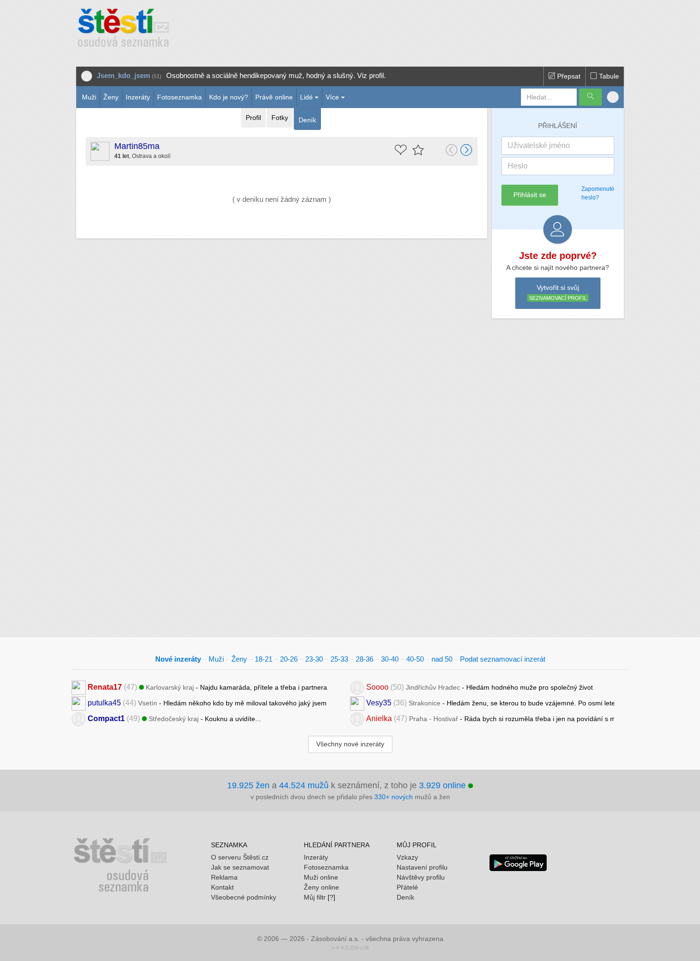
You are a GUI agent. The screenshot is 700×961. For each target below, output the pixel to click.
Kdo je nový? (228, 97)
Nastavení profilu (422, 867)
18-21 (263, 659)
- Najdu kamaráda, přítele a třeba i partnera (207, 687)
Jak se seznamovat (240, 867)
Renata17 (105, 687)
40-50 (415, 659)
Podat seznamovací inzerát (502, 659)
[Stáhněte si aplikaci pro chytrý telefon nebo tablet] (518, 862)
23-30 (314, 659)
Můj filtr (315, 897)
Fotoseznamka (179, 97)
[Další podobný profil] (466, 151)
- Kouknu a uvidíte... (174, 718)
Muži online (321, 877)
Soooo (377, 687)
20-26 (289, 659)
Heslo (518, 166)
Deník (307, 120)
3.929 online (443, 785)
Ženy (111, 97)
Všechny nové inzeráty (350, 744)
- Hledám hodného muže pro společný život (479, 687)
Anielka (379, 718)
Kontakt (222, 887)
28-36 (364, 659)
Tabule (608, 76)
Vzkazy (407, 857)
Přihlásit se (529, 194)
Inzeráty (138, 97)
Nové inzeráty (178, 659)
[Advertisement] (386, 28)
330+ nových (393, 797)
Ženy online (321, 887)
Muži (89, 97)
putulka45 (104, 703)
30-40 (390, 659)
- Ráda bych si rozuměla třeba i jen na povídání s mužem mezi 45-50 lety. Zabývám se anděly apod (490, 718)
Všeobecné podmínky (243, 897)
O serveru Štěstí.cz (240, 857)
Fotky (279, 117)
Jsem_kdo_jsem (123, 75)
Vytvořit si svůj (558, 292)
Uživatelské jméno (539, 145)
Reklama (224, 877)
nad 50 (441, 659)
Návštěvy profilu (421, 877)
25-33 (339, 659)
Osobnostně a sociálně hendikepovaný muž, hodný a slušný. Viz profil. (276, 75)
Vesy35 (378, 703)
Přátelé (407, 887)
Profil (253, 117)
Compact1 (106, 718)
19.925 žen (248, 785)
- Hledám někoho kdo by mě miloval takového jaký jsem (207, 703)
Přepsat (567, 76)
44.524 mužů (304, 785)
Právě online (274, 97)
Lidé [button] (306, 97)
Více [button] (332, 97)
